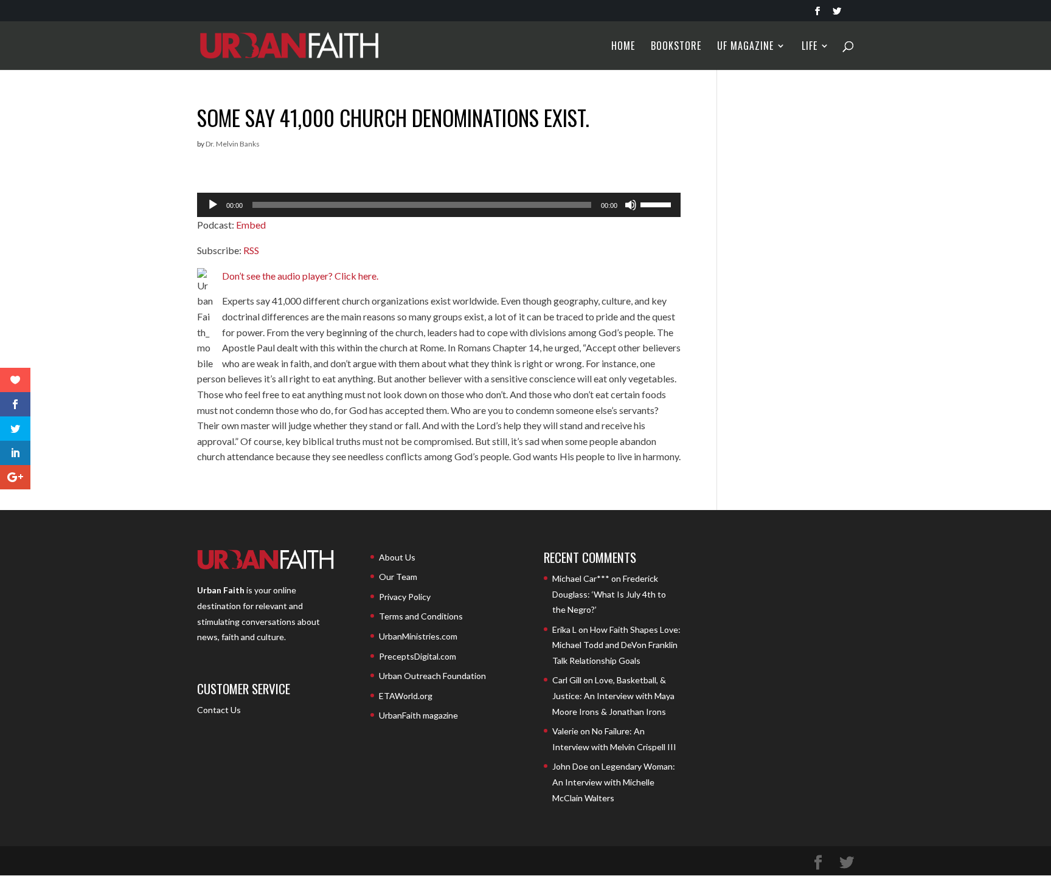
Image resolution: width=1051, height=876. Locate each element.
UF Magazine (745, 47)
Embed (251, 224)
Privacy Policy (405, 596)
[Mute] (631, 205)
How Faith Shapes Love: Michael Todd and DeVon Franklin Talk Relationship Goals (616, 645)
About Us (397, 557)
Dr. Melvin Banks (233, 143)
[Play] (213, 205)
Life (809, 47)
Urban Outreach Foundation (432, 676)
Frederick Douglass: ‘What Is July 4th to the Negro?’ (609, 594)
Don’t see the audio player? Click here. (300, 275)
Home (623, 47)
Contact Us (219, 710)
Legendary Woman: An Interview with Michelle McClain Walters (613, 781)
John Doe (570, 766)
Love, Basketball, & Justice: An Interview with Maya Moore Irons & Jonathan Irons (613, 695)
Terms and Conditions (421, 616)
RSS (251, 250)
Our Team (398, 576)
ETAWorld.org (405, 696)
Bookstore (676, 47)
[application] (439, 205)
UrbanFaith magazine (418, 715)
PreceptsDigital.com (417, 656)
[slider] (657, 204)
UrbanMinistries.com (418, 636)
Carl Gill (566, 680)
